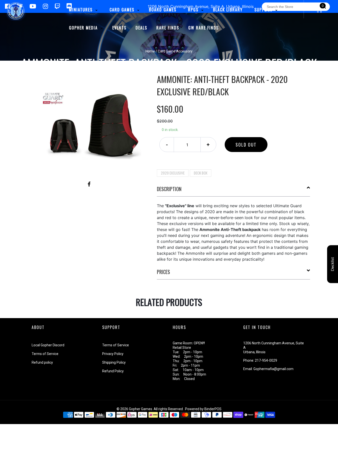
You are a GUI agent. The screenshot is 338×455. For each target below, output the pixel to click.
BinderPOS (212, 409)
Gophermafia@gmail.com (273, 369)
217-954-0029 (266, 360)
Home (150, 51)
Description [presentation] (169, 189)
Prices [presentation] (163, 272)
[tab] (233, 191)
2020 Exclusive (173, 173)
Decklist (333, 264)
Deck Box (200, 173)
